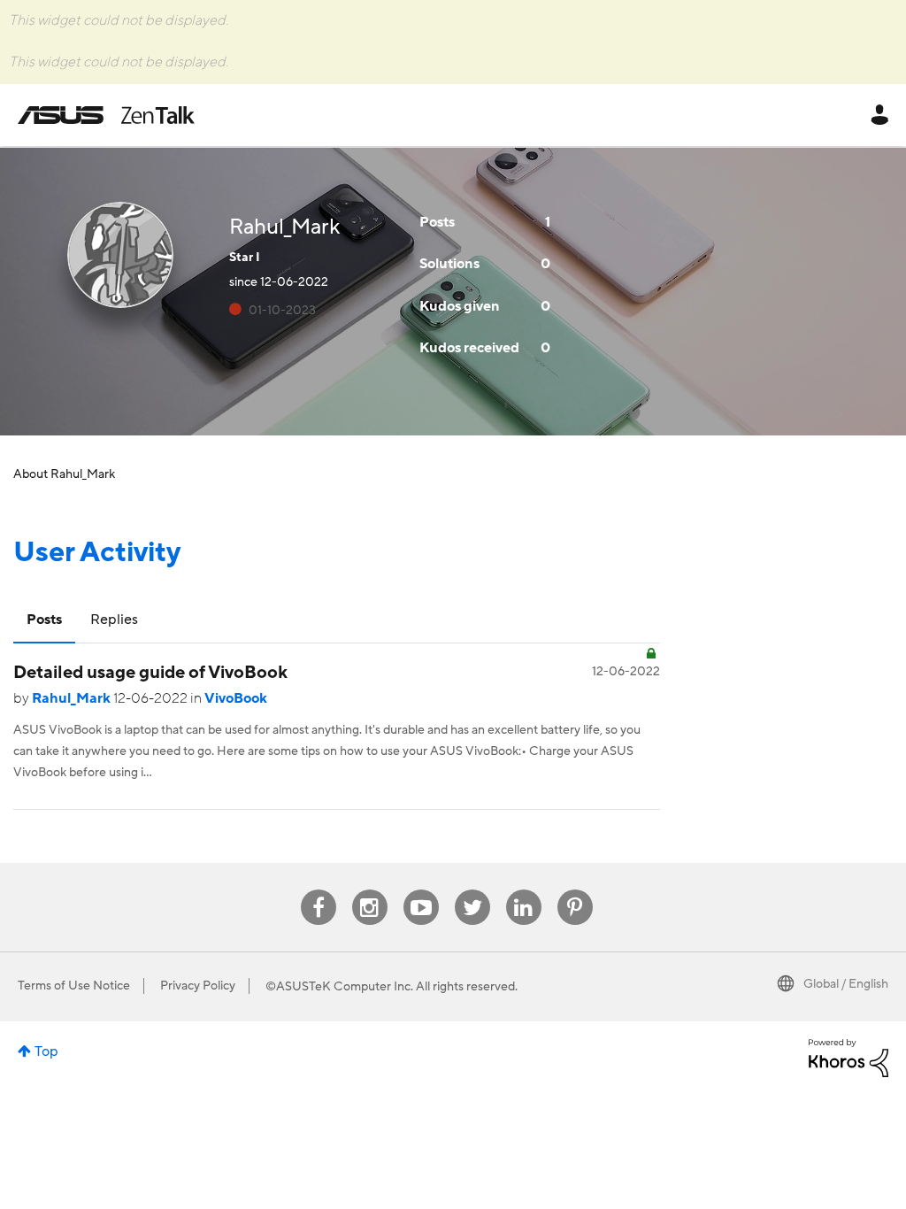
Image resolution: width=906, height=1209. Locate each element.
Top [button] (46, 1051)
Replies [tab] (114, 619)
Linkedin (523, 889)
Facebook (318, 889)
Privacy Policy (197, 986)
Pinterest (575, 889)
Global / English (845, 984)
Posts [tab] (44, 619)
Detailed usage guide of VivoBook (150, 672)
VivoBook (235, 698)
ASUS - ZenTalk (106, 115)
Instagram (369, 889)
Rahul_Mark (72, 698)
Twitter (472, 889)
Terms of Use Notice (74, 986)
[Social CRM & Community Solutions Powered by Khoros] (848, 1057)
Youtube (421, 889)
